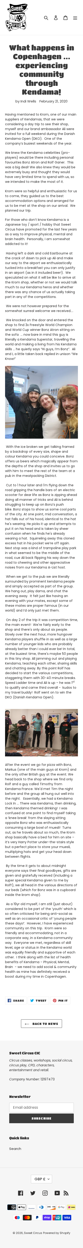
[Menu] (75, 18)
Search (15, 1148)
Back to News (45, 1023)
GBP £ (40, 1179)
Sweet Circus (33, 1233)
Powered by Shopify (56, 1233)
